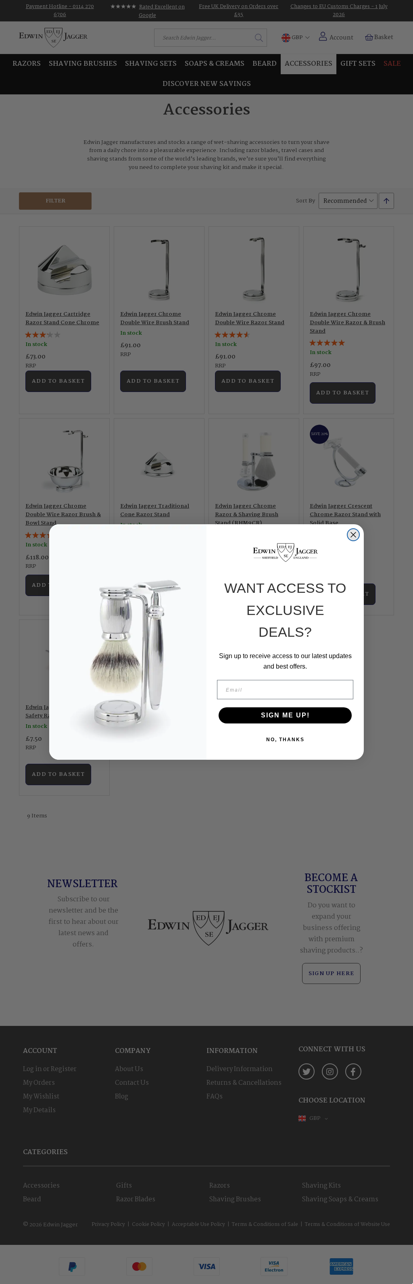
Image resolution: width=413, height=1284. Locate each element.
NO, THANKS (285, 739)
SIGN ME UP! (285, 715)
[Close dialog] (353, 534)
